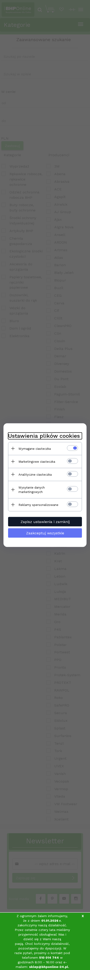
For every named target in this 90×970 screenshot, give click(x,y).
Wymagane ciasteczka (34, 448)
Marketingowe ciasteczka (36, 461)
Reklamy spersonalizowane (38, 504)
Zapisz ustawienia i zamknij (45, 521)
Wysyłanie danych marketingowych (31, 489)
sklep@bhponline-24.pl (48, 967)
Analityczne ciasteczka (35, 474)
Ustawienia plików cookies (44, 435)
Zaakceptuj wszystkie (45, 533)
